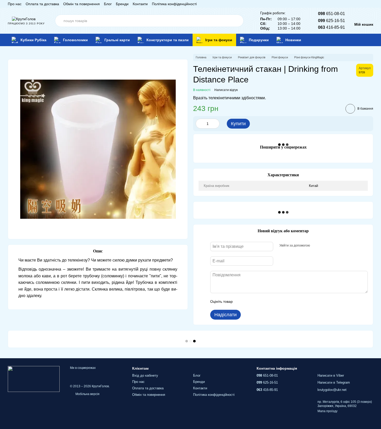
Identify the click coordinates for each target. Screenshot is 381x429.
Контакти (140, 4)
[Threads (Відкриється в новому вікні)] (371, 4)
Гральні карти (117, 40)
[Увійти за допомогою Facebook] (316, 246)
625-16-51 (331, 20)
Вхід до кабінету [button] (145, 375)
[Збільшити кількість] (215, 123)
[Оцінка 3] (258, 301)
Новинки (293, 40)
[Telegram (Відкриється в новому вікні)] (365, 4)
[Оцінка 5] (274, 301)
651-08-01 (331, 13)
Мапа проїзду (327, 411)
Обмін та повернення (81, 4)
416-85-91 (331, 27)
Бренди (122, 4)
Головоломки (75, 40)
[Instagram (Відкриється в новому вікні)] (346, 4)
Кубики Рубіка (33, 40)
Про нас (15, 4)
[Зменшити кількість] (199, 123)
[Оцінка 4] (266, 301)
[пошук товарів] (237, 21)
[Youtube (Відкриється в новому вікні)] (359, 4)
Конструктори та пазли (167, 40)
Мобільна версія (87, 394)
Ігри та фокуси (218, 40)
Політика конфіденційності (174, 4)
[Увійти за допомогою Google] (324, 246)
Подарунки (259, 40)
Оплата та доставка (42, 4)
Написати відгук (226, 90)
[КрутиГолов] (34, 379)
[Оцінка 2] (249, 301)
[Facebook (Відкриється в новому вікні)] (352, 4)
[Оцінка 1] (241, 301)
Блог (108, 4)
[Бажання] (361, 40)
